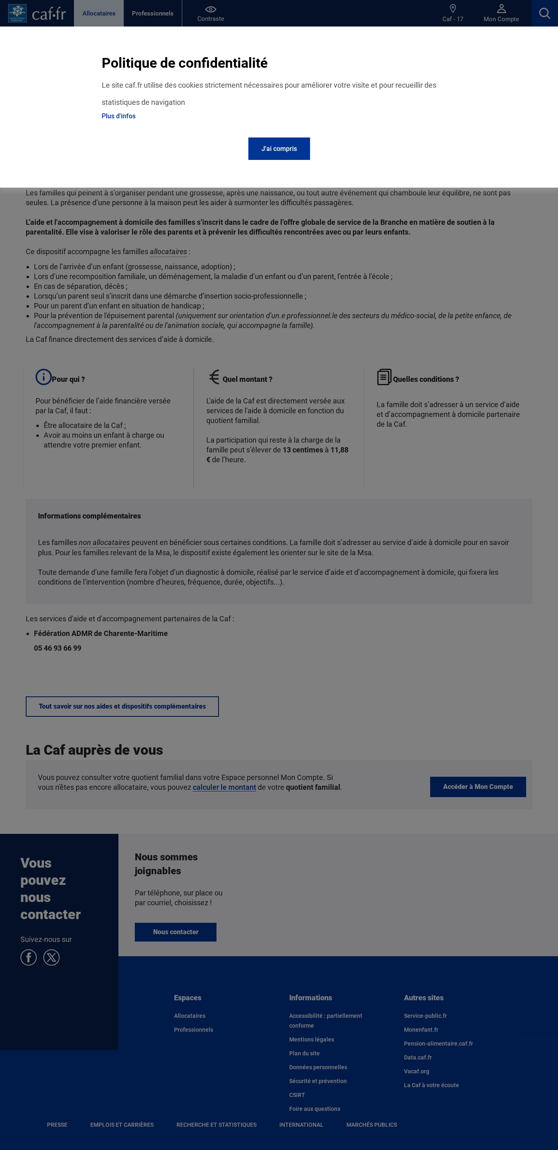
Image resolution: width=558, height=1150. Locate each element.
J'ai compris (279, 149)
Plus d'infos (119, 116)
